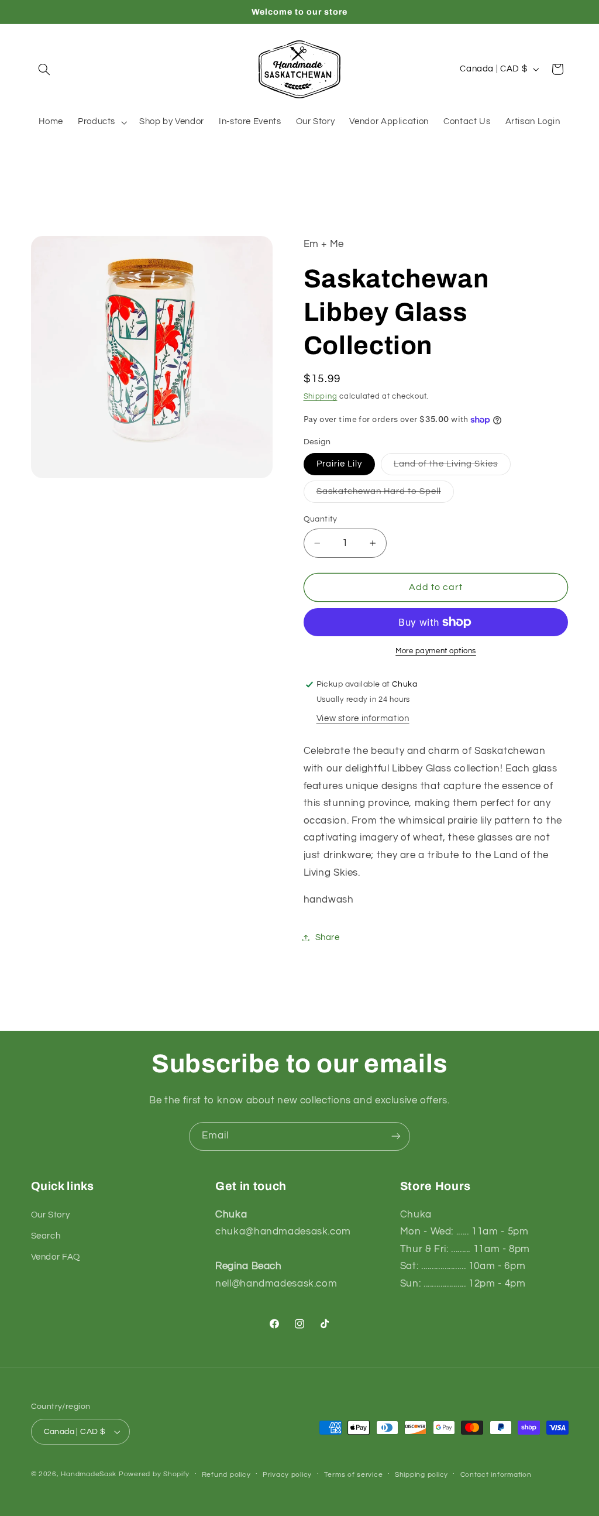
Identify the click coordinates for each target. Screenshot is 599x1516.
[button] (44, 69)
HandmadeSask (88, 1474)
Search (46, 1236)
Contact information (496, 1475)
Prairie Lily (339, 463)
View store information (362, 718)
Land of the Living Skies (452, 467)
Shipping (321, 396)
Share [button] (327, 937)
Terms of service (353, 1475)
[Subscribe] (396, 1136)
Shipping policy (421, 1475)
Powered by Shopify (154, 1474)
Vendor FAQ (55, 1257)
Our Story (50, 1214)
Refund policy (226, 1475)
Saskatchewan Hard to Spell (385, 494)
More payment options (435, 651)
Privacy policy (287, 1475)
